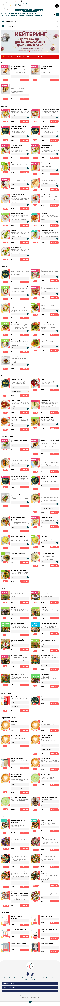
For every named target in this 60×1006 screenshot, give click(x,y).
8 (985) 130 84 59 (7, 991)
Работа (40, 10)
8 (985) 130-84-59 (22, 1)
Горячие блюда (32, 13)
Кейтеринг (30, 15)
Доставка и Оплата (27, 10)
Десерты (43, 13)
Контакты (19, 10)
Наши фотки (34, 10)
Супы (24, 13)
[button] (57, 41)
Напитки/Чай (5, 15)
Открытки (38, 15)
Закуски (4, 13)
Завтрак (11, 13)
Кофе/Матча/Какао (17, 15)
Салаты (18, 13)
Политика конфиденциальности (30, 997)
